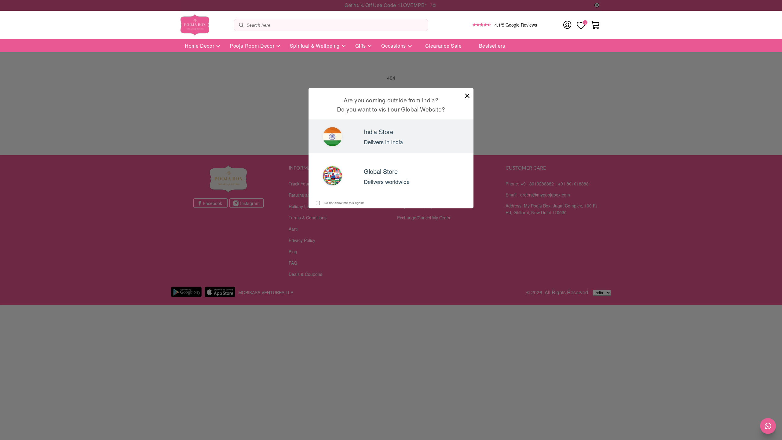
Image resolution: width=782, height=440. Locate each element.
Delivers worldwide (387, 181)
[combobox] (336, 25)
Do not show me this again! (343, 202)
